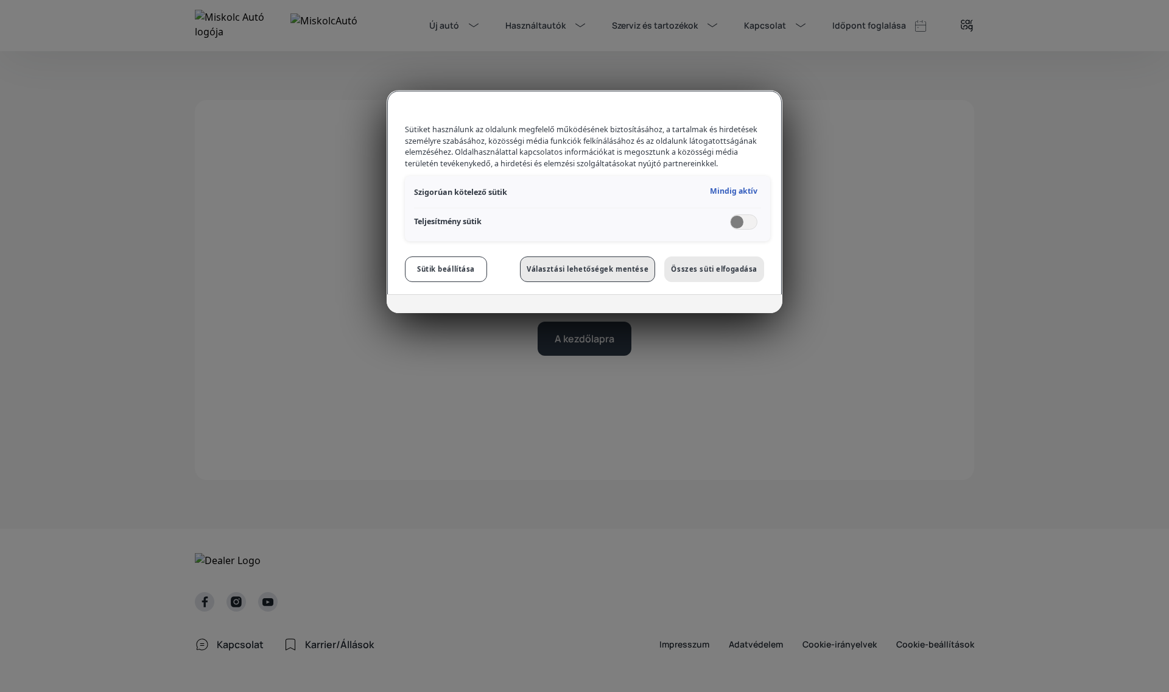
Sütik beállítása (446, 269)
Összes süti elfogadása (714, 269)
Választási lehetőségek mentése (587, 269)
